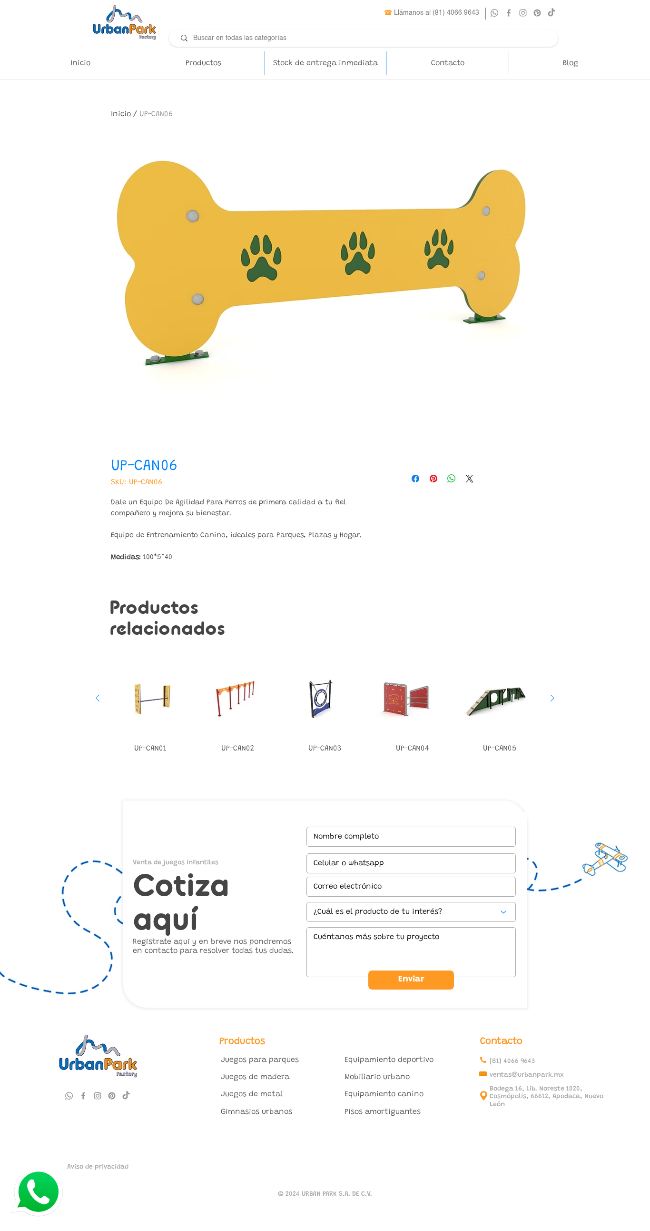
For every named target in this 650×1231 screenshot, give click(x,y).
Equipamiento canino (384, 1094)
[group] (325, 709)
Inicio (121, 114)
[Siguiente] (552, 698)
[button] (203, 63)
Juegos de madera (255, 1077)
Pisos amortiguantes (383, 1112)
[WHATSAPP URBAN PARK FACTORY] (494, 13)
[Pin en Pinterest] (433, 478)
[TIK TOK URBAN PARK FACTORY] (551, 13)
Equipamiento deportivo (389, 1060)
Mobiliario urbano (377, 1077)
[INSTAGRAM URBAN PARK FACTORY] (523, 13)
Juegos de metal (252, 1094)
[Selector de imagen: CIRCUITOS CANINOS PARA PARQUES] (325, 423)
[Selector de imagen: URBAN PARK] (334, 423)
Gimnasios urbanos (256, 1112)
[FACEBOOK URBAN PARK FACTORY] (508, 13)
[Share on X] (469, 478)
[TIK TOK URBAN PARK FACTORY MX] (126, 1096)
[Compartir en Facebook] (415, 478)
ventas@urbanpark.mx (527, 1075)
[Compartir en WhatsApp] (451, 478)
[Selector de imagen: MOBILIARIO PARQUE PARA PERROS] (315, 423)
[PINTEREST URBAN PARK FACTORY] (537, 13)
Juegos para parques (260, 1060)
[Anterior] (97, 698)
